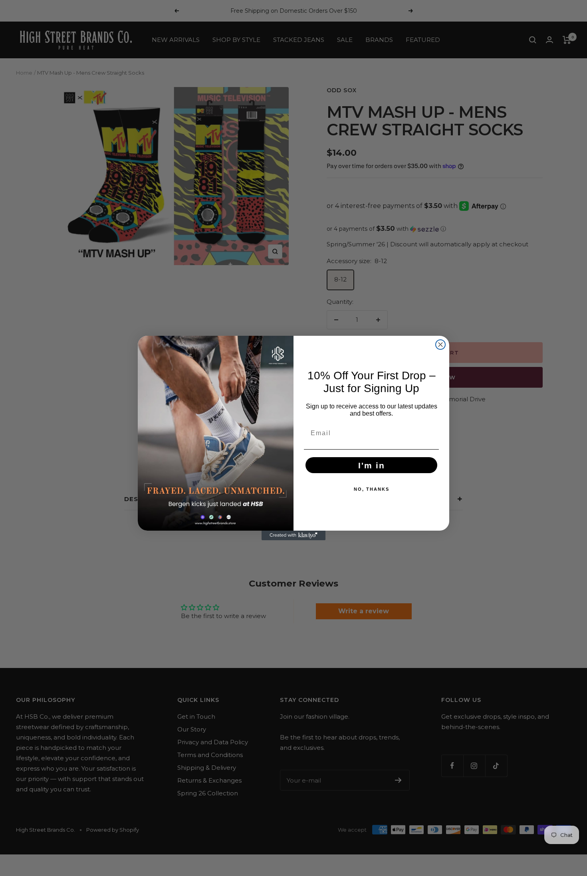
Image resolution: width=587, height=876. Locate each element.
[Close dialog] (440, 344)
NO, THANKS (371, 489)
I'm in (371, 465)
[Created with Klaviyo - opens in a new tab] (293, 535)
